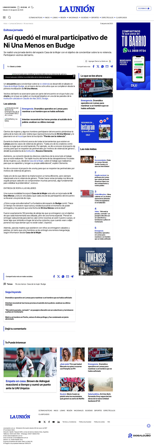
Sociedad (84, 17)
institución (30, 151)
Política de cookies (99, 422)
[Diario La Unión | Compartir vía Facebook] (93, 66)
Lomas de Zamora (15, 23)
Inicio (47, 17)
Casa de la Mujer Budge (14, 86)
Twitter (45, 422)
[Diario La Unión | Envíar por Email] (107, 66)
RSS (109, 422)
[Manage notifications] (149, 426)
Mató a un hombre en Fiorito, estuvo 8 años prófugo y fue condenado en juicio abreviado (37, 318)
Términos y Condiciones (69, 422)
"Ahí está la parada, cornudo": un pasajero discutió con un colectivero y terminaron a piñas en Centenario (39, 311)
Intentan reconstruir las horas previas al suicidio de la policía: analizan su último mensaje (37, 304)
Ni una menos (20, 284)
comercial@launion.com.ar (20, 437)
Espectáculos (107, 17)
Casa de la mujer (33, 284)
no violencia (44, 84)
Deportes (95, 17)
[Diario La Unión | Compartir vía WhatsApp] (102, 66)
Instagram (40, 422)
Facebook (49, 422)
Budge (43, 284)
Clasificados (121, 17)
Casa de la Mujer (36, 161)
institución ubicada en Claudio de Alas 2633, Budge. (26, 98)
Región (63, 17)
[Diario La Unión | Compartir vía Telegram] (111, 66)
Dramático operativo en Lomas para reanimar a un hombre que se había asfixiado (38, 298)
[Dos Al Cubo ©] (139, 437)
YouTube (53, 422)
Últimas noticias (35, 17)
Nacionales (73, 17)
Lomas (55, 17)
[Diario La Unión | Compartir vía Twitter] (98, 66)
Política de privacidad (85, 422)
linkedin (58, 422)
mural (20, 136)
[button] (144, 8)
